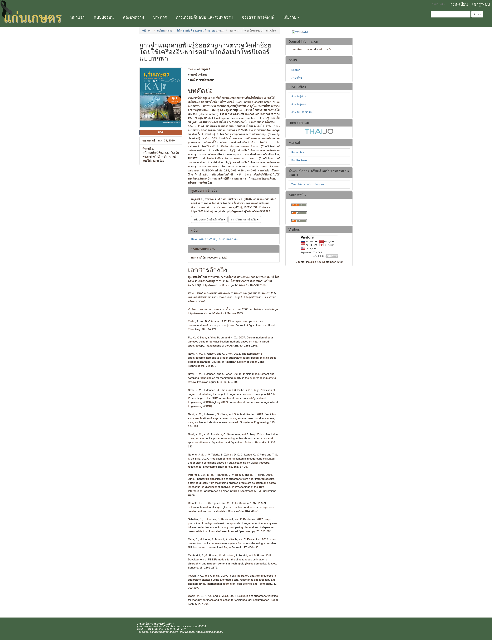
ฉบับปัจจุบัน (104, 17)
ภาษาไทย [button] (438, 4)
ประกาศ (160, 17)
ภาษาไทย (297, 77)
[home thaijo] (319, 130)
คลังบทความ (133, 17)
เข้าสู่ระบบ (481, 4)
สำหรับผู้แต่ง (298, 104)
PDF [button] (161, 132)
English (295, 69)
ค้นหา (477, 14)
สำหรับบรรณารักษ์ (302, 112)
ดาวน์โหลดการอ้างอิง (244, 219)
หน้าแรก (77, 17)
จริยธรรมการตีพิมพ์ (258, 17)
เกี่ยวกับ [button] (290, 17)
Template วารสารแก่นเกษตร (308, 184)
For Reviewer (299, 160)
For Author (297, 152)
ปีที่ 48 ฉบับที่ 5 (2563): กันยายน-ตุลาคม (200, 30)
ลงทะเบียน (459, 4)
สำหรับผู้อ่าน (298, 96)
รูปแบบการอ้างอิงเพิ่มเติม (209, 219)
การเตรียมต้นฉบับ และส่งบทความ (204, 17)
